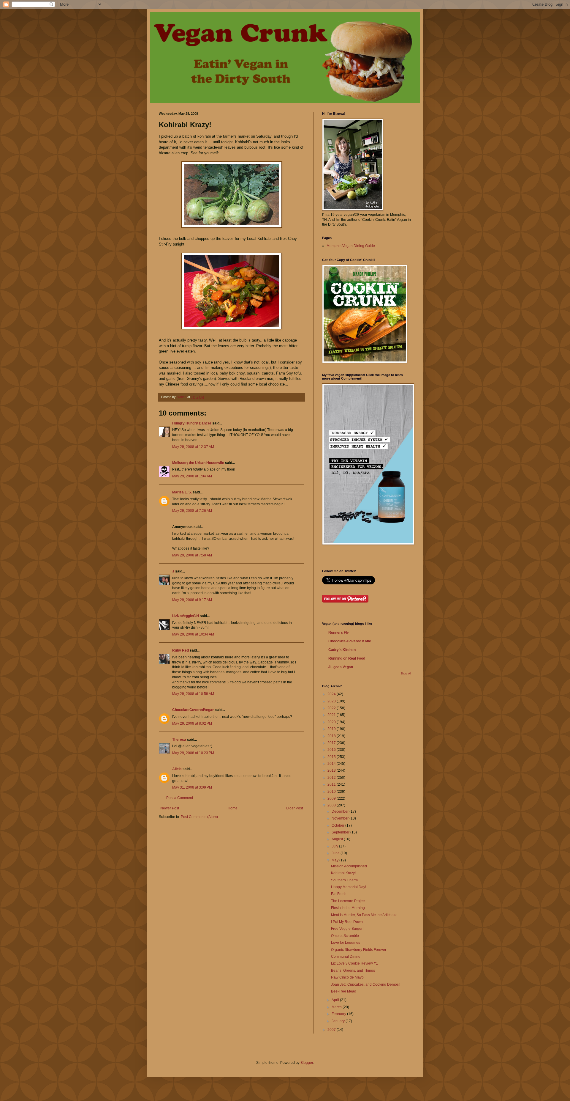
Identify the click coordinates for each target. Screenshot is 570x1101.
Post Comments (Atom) (199, 817)
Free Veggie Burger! (347, 929)
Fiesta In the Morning (348, 908)
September (341, 832)
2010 (332, 791)
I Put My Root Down (347, 922)
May (335, 860)
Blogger (306, 1063)
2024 (332, 694)
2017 (332, 743)
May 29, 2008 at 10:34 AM (193, 634)
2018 (332, 736)
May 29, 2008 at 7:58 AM (192, 555)
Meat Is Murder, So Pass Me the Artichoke (364, 915)
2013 (332, 770)
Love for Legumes (345, 942)
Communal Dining (345, 956)
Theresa (179, 739)
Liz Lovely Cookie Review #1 (354, 963)
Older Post (294, 808)
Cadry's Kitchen (342, 650)
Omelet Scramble (345, 936)
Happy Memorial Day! (348, 887)
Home (233, 808)
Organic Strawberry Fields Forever (358, 950)
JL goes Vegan (340, 667)
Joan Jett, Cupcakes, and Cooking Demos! (365, 984)
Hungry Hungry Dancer (191, 423)
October (338, 825)
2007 (332, 1030)
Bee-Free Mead (343, 991)
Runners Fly (338, 632)
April (336, 1000)
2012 (332, 778)
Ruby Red (180, 650)
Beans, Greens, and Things (353, 970)
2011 (332, 784)
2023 (332, 701)
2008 (332, 805)
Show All (405, 673)
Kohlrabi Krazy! (343, 873)
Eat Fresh (338, 894)
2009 (332, 798)
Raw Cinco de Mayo (347, 977)
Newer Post (169, 808)
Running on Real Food (346, 658)
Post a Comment (179, 798)
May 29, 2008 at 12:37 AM (193, 447)
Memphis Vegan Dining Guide (351, 246)
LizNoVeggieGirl (185, 616)
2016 (332, 750)
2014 (332, 764)
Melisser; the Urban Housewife (198, 463)
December (340, 811)
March (337, 1007)
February (339, 1014)
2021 (332, 715)
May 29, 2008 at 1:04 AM (192, 476)
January (339, 1021)
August (338, 839)
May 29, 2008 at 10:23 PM (193, 753)
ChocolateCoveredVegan (193, 710)
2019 (332, 729)
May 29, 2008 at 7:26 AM (192, 511)
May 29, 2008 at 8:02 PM (192, 723)
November (340, 818)
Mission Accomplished (349, 866)
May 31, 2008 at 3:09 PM (192, 787)
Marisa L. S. (182, 492)
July (335, 846)
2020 (332, 722)
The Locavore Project (348, 901)
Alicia (177, 769)
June (336, 853)
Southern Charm (344, 880)
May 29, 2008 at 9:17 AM (192, 600)
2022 (332, 708)
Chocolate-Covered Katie (349, 641)
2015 (332, 757)
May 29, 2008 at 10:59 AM (193, 694)
